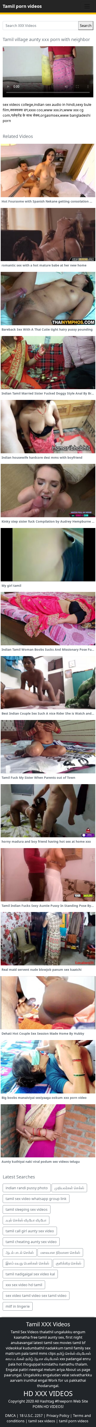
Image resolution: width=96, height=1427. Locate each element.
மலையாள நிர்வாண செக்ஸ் (60, 1252)
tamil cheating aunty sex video (31, 1241)
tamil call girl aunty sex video (30, 1230)
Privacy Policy (57, 1415)
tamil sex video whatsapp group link (36, 1198)
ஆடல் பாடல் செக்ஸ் (20, 1252)
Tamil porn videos (22, 6)
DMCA (10, 1415)
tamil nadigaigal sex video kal (30, 1274)
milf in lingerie (18, 1306)
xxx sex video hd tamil (24, 1284)
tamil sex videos (41, 1420)
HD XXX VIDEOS (48, 1393)
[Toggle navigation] (87, 6)
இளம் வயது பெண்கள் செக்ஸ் (27, 1263)
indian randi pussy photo (27, 1187)
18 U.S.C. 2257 (31, 1415)
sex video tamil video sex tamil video (36, 1295)
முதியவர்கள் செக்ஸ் (69, 1187)
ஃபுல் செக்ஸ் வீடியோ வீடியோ (26, 1220)
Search (86, 25)
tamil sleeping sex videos (27, 1209)
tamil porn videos (73, 1420)
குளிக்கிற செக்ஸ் (68, 1263)
